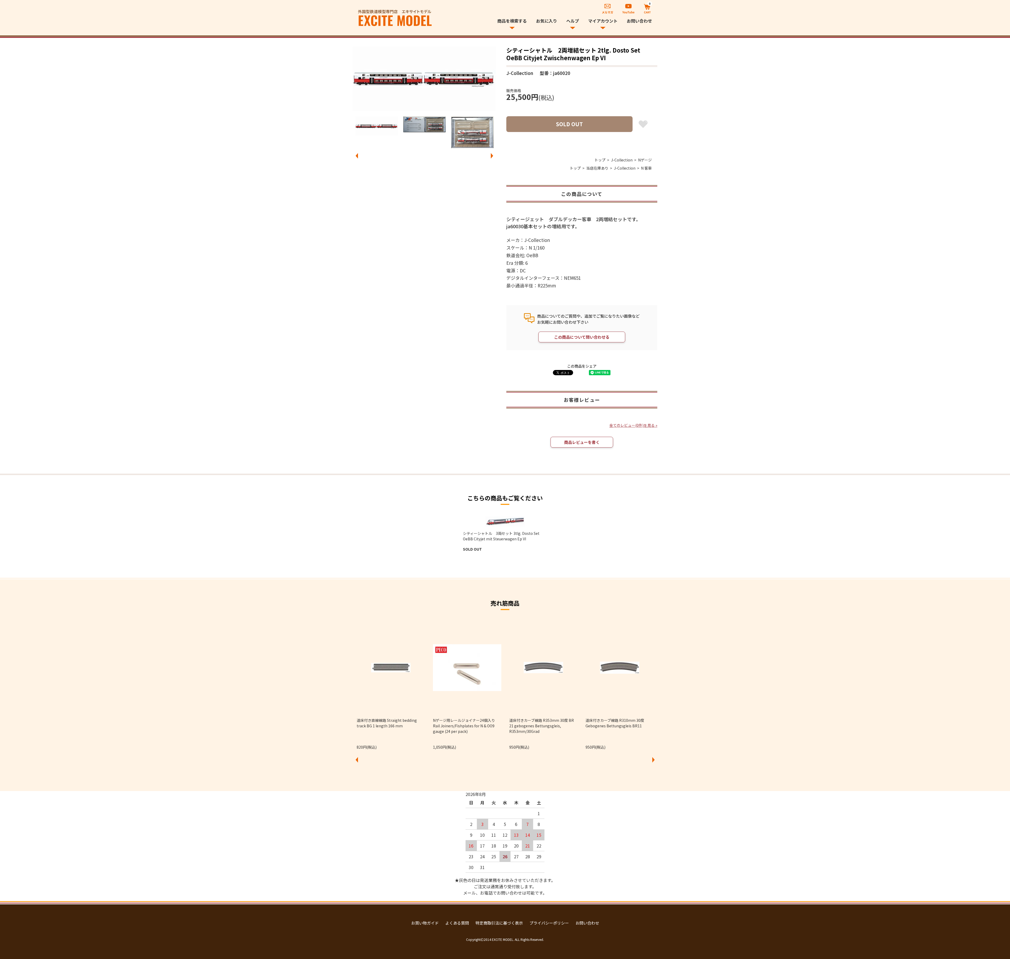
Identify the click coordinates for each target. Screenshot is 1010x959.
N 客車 (646, 168)
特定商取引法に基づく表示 (499, 923)
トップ (599, 160)
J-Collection (622, 160)
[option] (424, 78)
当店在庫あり (597, 168)
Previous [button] (357, 156)
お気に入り (546, 21)
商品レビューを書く (582, 442)
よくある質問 (457, 923)
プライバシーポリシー (549, 923)
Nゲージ (645, 160)
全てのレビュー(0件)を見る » (633, 425)
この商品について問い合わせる (581, 337)
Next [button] (492, 156)
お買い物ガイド (425, 923)
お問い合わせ (639, 21)
